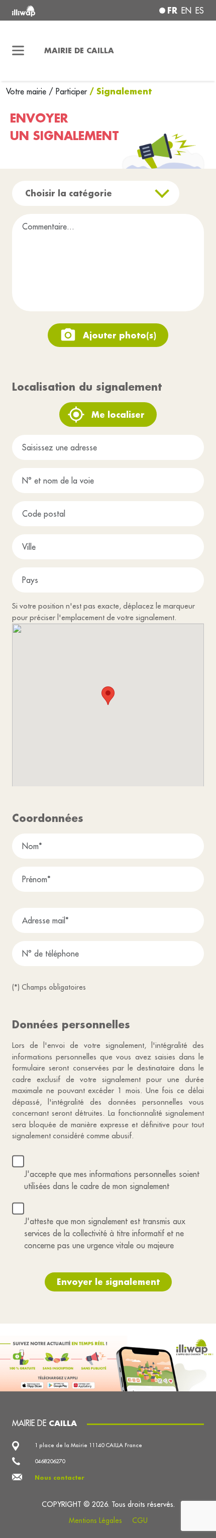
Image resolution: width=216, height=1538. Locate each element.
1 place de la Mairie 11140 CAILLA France (88, 1445)
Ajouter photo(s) (119, 335)
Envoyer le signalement (108, 1281)
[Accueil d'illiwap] (48, 10)
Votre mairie (27, 91)
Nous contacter (59, 1477)
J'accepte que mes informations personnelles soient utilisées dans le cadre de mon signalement (111, 1180)
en (186, 11)
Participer (71, 91)
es (199, 11)
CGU (140, 1520)
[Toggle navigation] (18, 51)
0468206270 (50, 1461)
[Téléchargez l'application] (108, 1363)
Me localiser (118, 414)
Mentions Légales (95, 1520)
